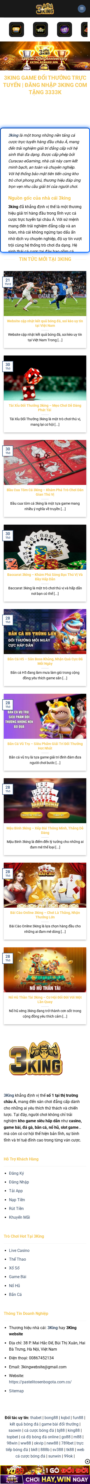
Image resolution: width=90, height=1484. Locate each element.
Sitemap (16, 1391)
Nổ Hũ (14, 1285)
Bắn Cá (15, 1294)
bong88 (51, 1417)
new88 (52, 1443)
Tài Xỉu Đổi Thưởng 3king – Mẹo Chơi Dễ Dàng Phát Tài (45, 407)
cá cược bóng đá (39, 1430)
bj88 (61, 1430)
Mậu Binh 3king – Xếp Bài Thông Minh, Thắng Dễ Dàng (45, 830)
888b (45, 1449)
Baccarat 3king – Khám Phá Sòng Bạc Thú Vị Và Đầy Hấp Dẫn (45, 577)
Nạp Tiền (17, 1199)
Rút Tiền (16, 1208)
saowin (14, 1430)
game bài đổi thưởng (60, 1424)
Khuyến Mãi (19, 1217)
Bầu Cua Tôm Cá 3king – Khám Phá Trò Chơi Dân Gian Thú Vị (45, 492)
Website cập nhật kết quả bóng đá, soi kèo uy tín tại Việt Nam (45, 323)
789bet (67, 1443)
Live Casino (19, 1250)
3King (53, 1327)
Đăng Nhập (19, 1182)
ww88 (25, 1443)
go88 (66, 1437)
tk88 (70, 1449)
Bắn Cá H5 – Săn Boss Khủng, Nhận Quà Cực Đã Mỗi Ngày (45, 661)
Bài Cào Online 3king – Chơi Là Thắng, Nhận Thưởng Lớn (45, 915)
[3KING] (45, 8)
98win (12, 1443)
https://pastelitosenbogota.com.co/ (40, 1382)
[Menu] (82, 9)
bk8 (34, 1449)
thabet (36, 1417)
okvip (39, 1443)
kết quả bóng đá (24, 1424)
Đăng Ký (16, 1173)
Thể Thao (17, 1259)
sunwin (54, 1456)
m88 (78, 1437)
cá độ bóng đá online (39, 1437)
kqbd (65, 1417)
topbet (12, 1437)
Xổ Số (14, 1268)
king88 (74, 1430)
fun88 (78, 1417)
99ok (68, 1456)
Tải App (16, 1190)
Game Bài (17, 1276)
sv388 (57, 1449)
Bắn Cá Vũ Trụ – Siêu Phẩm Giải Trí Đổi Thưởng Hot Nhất (45, 746)
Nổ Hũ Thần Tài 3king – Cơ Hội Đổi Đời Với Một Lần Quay (45, 999)
